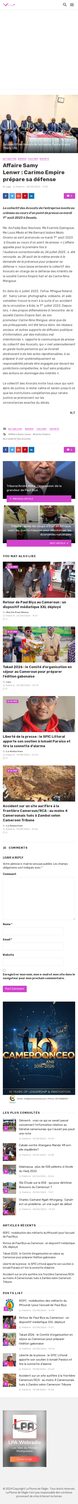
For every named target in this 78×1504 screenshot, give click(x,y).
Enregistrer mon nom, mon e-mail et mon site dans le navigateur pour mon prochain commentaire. (39, 976)
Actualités (9, 159)
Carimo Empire (42, 434)
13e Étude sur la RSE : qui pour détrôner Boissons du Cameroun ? (45, 1185)
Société (44, 159)
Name (7, 924)
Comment (9, 874)
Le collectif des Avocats (17, 438)
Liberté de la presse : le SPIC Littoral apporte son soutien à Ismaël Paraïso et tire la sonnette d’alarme (36, 741)
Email (7, 939)
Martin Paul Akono (17, 612)
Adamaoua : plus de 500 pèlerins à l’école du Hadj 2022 (46, 1169)
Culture (33, 159)
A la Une (12, 567)
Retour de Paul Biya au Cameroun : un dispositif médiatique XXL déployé (34, 604)
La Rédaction (14, 751)
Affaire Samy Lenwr (20, 434)
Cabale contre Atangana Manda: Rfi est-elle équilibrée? (45, 1147)
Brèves (22, 159)
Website (8, 954)
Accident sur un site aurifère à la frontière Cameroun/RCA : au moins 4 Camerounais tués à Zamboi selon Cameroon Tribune (35, 813)
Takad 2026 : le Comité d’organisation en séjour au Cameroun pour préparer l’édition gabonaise (37, 671)
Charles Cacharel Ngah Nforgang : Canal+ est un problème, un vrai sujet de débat (46, 1202)
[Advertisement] (39, 50)
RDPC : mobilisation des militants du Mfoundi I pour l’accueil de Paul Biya (38, 1234)
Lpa (8, 186)
